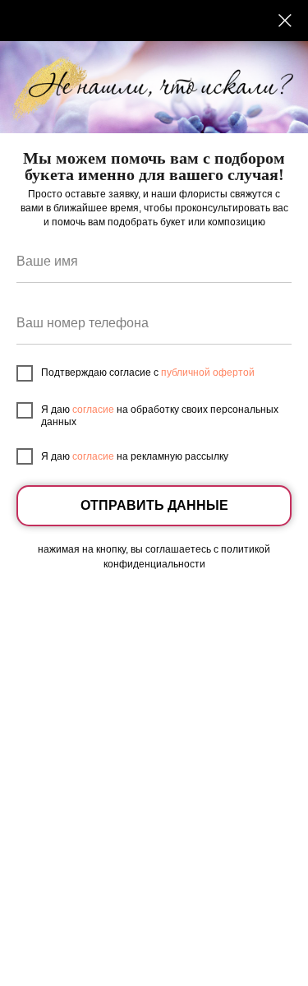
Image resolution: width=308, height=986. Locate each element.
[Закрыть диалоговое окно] (285, 20)
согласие (93, 409)
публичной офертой (208, 372)
